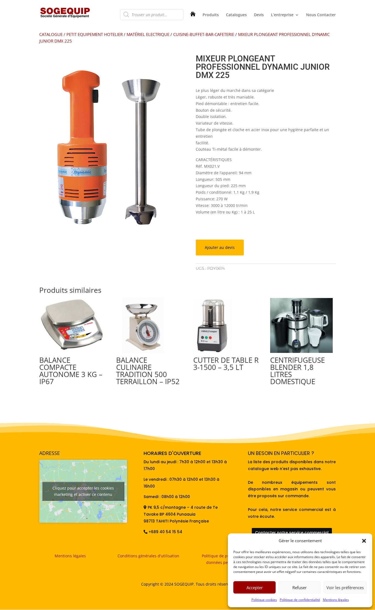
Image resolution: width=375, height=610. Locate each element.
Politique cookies (264, 599)
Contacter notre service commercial (292, 532)
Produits (211, 15)
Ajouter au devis (220, 247)
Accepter (255, 587)
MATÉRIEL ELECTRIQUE (148, 34)
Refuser (299, 587)
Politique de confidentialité (300, 599)
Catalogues (236, 15)
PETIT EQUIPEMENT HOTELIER (94, 34)
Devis (259, 15)
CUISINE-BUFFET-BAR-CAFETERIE (203, 34)
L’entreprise (282, 15)
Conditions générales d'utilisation (148, 555)
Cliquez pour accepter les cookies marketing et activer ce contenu (83, 491)
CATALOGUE (51, 34)
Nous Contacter (321, 15)
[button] (364, 541)
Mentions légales (336, 599)
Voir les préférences (345, 587)
